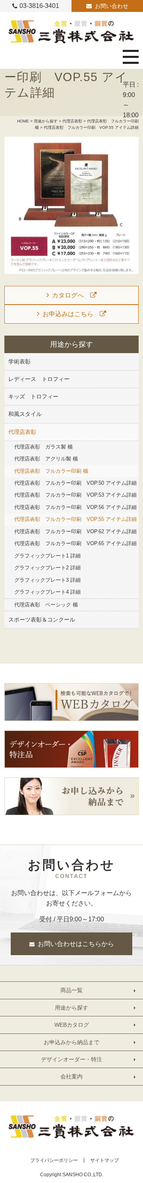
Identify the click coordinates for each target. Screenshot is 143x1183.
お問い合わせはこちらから (76, 943)
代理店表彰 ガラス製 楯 (43, 447)
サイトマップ (104, 1160)
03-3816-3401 (39, 5)
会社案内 (71, 1076)
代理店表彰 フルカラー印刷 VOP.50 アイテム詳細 (75, 483)
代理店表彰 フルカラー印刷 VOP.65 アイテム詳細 (75, 543)
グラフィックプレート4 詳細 (47, 592)
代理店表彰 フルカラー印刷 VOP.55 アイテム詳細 (75, 519)
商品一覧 (71, 990)
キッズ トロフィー (33, 396)
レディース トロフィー (39, 379)
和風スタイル (25, 414)
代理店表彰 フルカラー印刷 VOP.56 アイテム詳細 (75, 507)
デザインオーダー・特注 (71, 1059)
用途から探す (46, 121)
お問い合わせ (111, 6)
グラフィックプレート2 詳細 (47, 568)
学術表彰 (19, 361)
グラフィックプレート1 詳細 (47, 556)
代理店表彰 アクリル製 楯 (46, 459)
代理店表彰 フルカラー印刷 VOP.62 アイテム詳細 (75, 531)
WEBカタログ (71, 1025)
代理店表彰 (72, 121)
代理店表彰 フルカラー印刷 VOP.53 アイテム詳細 (75, 495)
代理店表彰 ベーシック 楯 (46, 605)
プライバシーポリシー (54, 1160)
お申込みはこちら (68, 314)
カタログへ (68, 295)
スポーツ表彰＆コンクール (41, 619)
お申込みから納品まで (71, 1042)
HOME (23, 121)
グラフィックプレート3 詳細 (47, 580)
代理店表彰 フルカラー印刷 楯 (51, 471)
